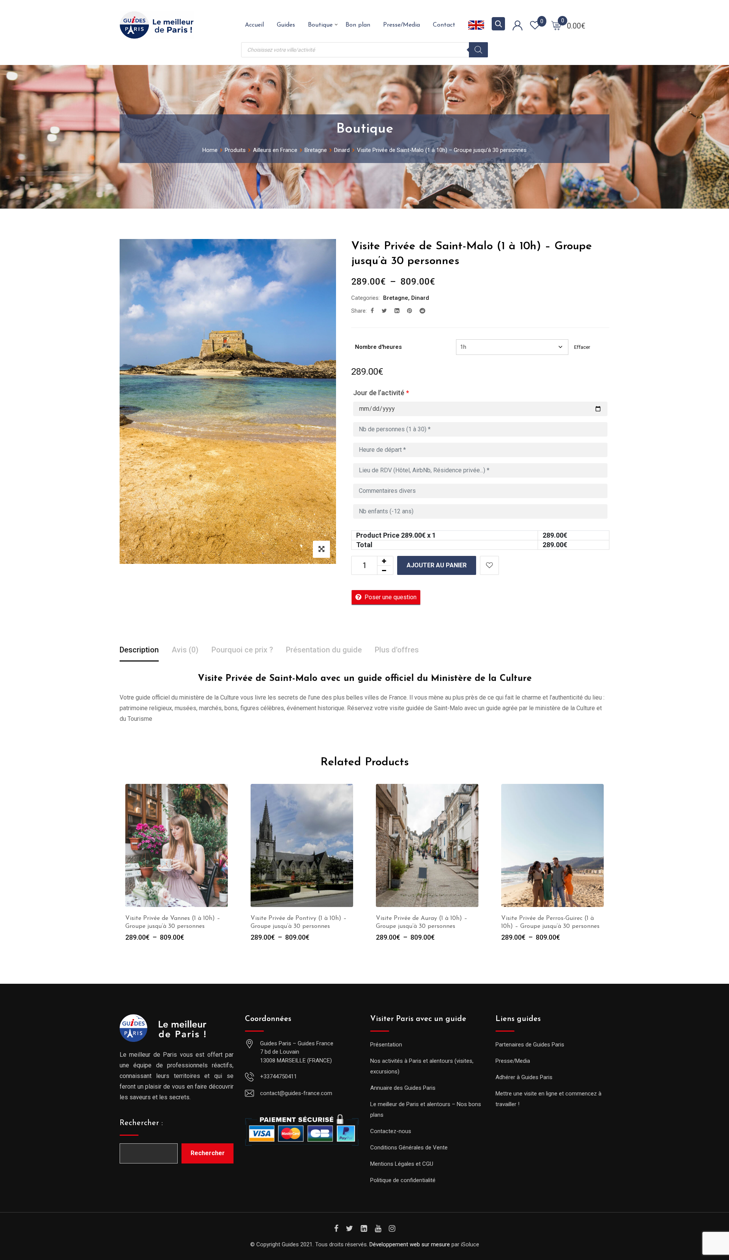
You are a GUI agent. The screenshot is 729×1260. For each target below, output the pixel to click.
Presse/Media (401, 25)
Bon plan (358, 25)
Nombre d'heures (378, 346)
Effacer (582, 347)
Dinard (420, 297)
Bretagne (395, 297)
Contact (444, 25)
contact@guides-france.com (296, 1093)
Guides (286, 25)
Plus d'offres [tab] (397, 649)
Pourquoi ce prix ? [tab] (242, 649)
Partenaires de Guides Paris (529, 1044)
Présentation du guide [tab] (324, 649)
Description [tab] (139, 649)
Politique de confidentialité (403, 1180)
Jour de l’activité (381, 393)
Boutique (320, 25)
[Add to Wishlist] (489, 565)
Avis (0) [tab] (185, 649)
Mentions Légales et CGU (401, 1163)
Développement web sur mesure (409, 1244)
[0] (556, 25)
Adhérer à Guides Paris (523, 1077)
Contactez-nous (390, 1131)
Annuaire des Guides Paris (403, 1087)
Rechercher (208, 1153)
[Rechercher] (478, 49)
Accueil (254, 25)
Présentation (386, 1044)
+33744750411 (278, 1076)
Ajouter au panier (437, 565)
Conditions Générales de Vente (409, 1147)
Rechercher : (141, 1123)
